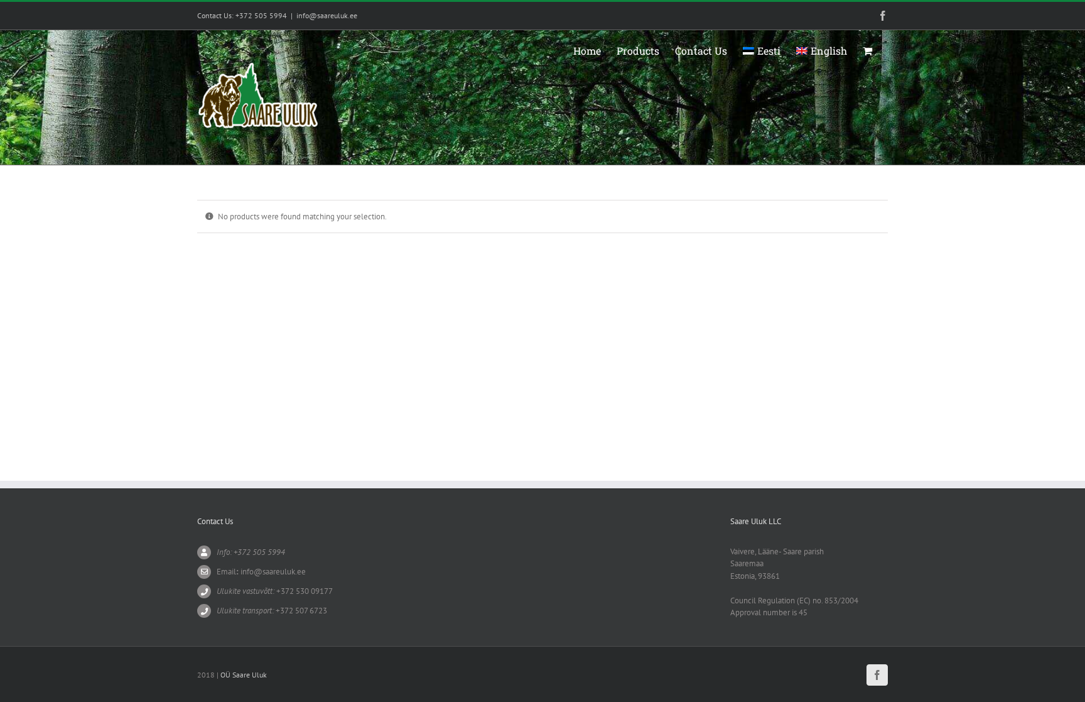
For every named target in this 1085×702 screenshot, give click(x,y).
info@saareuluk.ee (326, 15)
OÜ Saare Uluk (243, 674)
